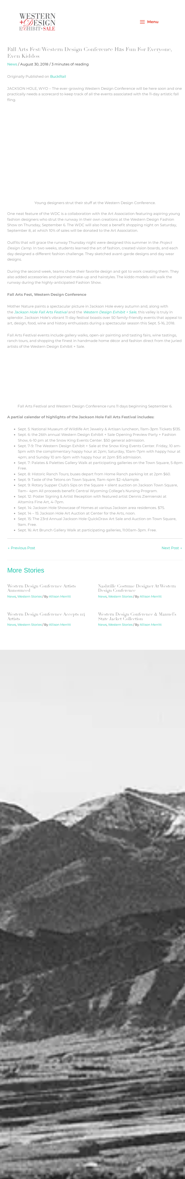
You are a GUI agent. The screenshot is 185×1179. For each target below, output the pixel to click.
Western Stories (29, 596)
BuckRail (58, 76)
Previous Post (21, 548)
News (12, 64)
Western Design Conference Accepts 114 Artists (46, 616)
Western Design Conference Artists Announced (41, 588)
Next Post (172, 548)
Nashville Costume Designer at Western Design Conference (137, 588)
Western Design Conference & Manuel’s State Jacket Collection (137, 616)
